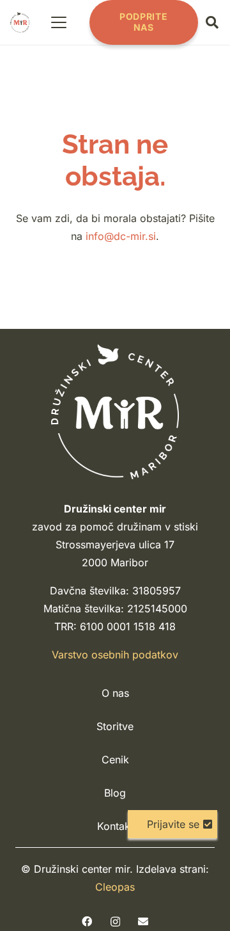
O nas (115, 693)
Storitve (115, 726)
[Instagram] (115, 922)
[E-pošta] (143, 921)
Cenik (115, 759)
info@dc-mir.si (121, 236)
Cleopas (115, 886)
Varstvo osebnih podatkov (115, 654)
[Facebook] (87, 921)
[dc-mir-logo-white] (115, 411)
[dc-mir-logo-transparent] (19, 22)
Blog (115, 792)
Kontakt (115, 826)
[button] (59, 22)
